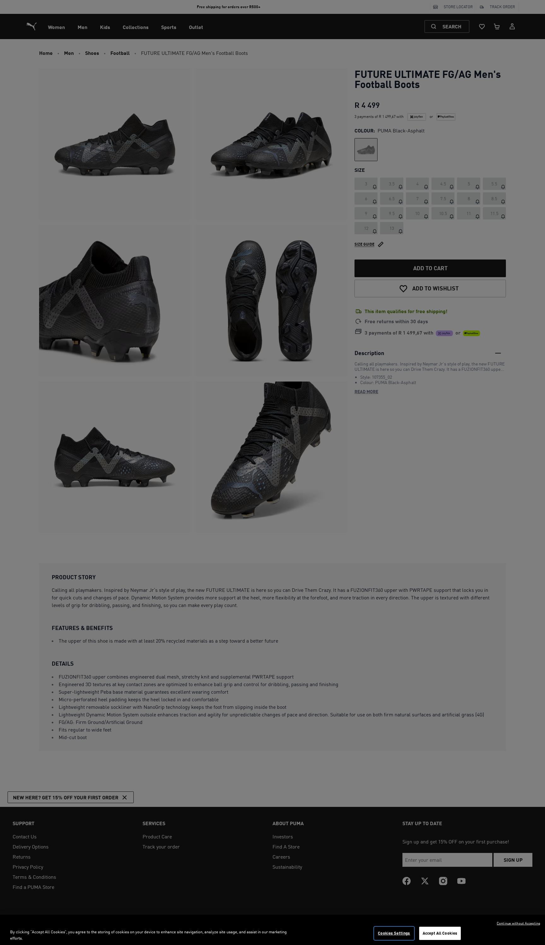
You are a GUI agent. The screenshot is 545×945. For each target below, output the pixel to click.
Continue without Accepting (518, 923)
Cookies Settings (394, 933)
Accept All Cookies (440, 933)
